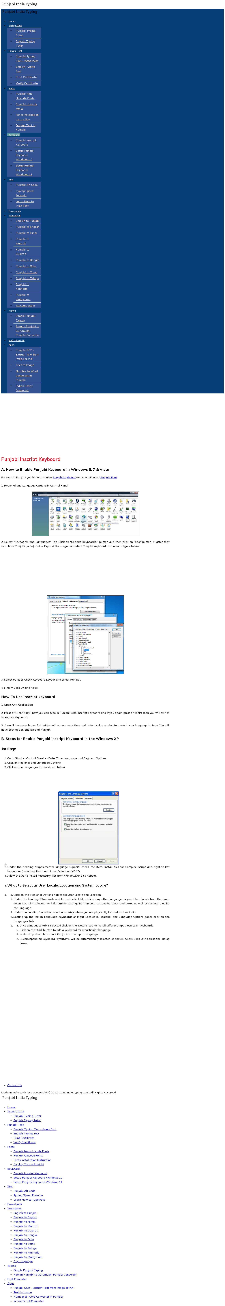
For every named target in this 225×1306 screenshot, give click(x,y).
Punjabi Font (108, 477)
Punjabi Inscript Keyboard (30, 1173)
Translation (15, 215)
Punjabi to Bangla (27, 260)
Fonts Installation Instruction (32, 1160)
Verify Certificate (27, 83)
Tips (11, 179)
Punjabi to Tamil (26, 272)
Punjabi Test (15, 50)
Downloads (15, 211)
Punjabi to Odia (26, 266)
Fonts (12, 88)
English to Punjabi (27, 221)
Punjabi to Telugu (27, 278)
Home (12, 21)
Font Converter (16, 340)
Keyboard (14, 134)
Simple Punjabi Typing (28, 1270)
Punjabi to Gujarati (25, 1230)
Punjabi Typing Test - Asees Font (34, 1129)
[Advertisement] (85, 430)
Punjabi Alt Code (27, 185)
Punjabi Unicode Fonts (28, 1155)
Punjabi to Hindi (26, 233)
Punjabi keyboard (64, 477)
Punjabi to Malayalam (27, 1257)
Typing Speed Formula (28, 1195)
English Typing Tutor (27, 1120)
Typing (12, 310)
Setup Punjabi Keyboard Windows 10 (25, 155)
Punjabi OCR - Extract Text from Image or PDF (27, 354)
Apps (11, 344)
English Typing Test (26, 1133)
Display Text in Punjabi (28, 1164)
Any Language (25, 305)
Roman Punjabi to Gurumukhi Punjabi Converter (27, 331)
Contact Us (14, 1085)
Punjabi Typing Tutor (27, 1116)
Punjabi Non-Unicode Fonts (31, 1151)
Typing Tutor (15, 25)
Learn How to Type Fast (29, 1199)
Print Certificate (26, 77)
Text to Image (25, 365)
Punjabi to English (27, 226)
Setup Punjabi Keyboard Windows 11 (25, 170)
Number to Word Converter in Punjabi (27, 375)
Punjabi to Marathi (25, 1226)
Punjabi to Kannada (26, 1252)
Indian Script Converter (28, 1301)
